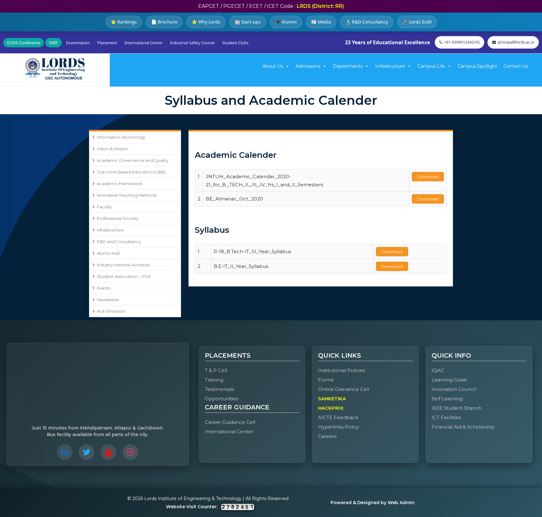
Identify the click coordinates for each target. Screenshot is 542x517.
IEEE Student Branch (456, 408)
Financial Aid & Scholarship (463, 427)
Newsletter (108, 299)
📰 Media (321, 22)
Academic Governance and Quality (132, 160)
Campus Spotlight (477, 66)
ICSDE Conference (23, 42)
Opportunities (221, 399)
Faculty (104, 206)
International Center (143, 42)
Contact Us (515, 66)
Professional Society (117, 218)
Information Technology (121, 137)
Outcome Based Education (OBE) (131, 171)
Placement (107, 42)
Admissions (307, 66)
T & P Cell (216, 370)
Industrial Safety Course (192, 42)
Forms (325, 380)
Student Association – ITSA (124, 276)
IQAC (438, 370)
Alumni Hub (108, 253)
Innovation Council (454, 389)
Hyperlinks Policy (338, 427)
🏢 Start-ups (248, 22)
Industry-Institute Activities (123, 264)
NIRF (53, 42)
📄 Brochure (164, 22)
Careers (327, 436)
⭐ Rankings (124, 22)
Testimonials (219, 389)
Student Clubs (235, 42)
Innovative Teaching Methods (127, 195)
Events (103, 287)
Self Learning (447, 399)
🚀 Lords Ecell (417, 22)
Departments (348, 66)
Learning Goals (449, 380)
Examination (78, 42)
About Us (273, 66)
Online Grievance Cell (343, 389)
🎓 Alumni (286, 22)
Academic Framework (119, 183)
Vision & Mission (112, 148)
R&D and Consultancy (119, 241)
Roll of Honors (111, 311)
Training (214, 380)
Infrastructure (390, 66)
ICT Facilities (446, 417)
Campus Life (431, 66)
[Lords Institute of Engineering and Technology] (55, 69)
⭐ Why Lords (206, 22)
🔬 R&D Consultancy (366, 22)
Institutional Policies (341, 370)
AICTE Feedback (338, 417)
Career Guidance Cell (230, 422)
